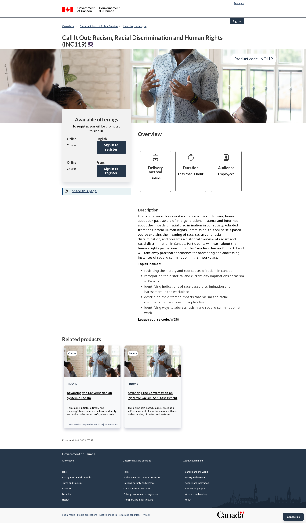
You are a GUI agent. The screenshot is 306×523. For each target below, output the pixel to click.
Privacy (146, 514)
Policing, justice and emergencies (141, 494)
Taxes (127, 471)
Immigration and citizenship (76, 477)
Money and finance (195, 477)
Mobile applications (87, 514)
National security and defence (139, 482)
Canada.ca (68, 26)
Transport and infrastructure (138, 499)
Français (239, 3)
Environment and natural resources (142, 477)
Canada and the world (196, 471)
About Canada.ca (108, 514)
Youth (188, 499)
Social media (68, 514)
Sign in (237, 21)
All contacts (68, 460)
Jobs (64, 471)
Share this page (84, 191)
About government (193, 460)
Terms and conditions (129, 514)
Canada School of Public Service (99, 26)
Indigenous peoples (195, 488)
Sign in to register (111, 147)
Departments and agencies (137, 460)
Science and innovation (197, 482)
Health (65, 499)
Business (66, 488)
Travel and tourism (72, 482)
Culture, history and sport (137, 488)
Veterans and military (196, 494)
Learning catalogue (134, 26)
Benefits (66, 494)
